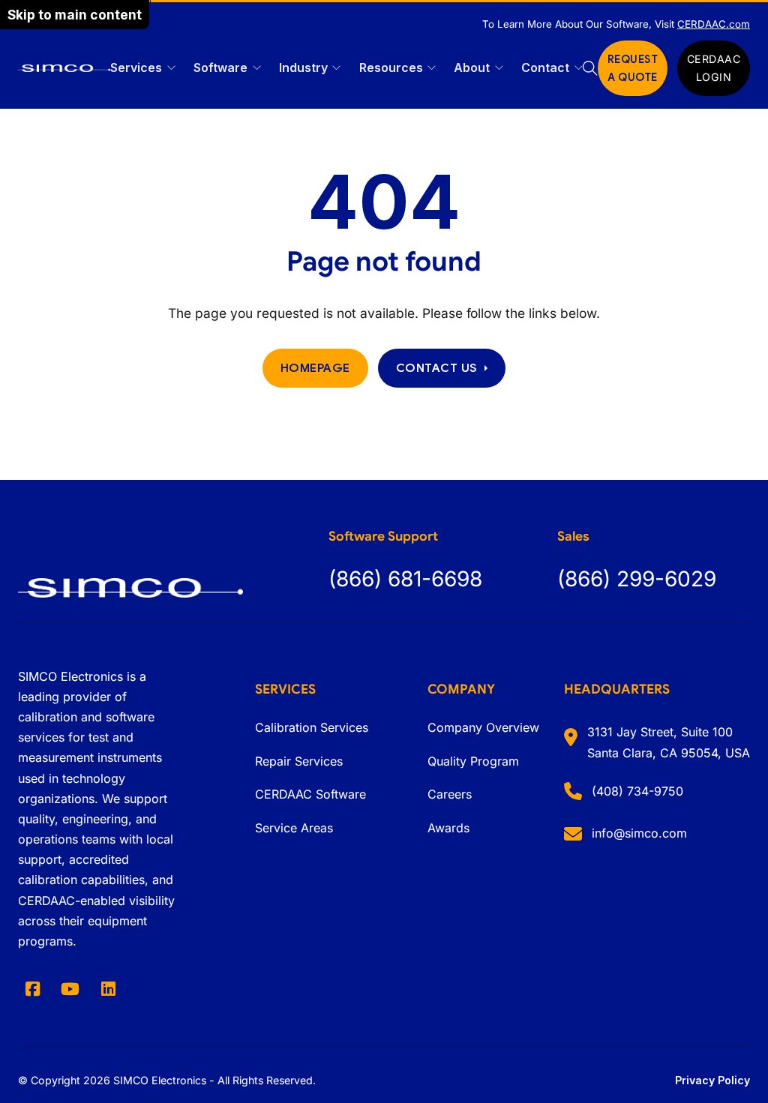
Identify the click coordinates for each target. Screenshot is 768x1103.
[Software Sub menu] (257, 68)
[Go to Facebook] (32, 989)
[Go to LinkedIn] (108, 989)
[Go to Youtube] (70, 989)
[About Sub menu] (499, 68)
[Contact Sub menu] (578, 68)
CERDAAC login (714, 67)
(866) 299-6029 (636, 579)
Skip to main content (75, 14)
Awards (449, 827)
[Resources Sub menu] (432, 68)
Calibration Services (311, 727)
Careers (450, 794)
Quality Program (473, 761)
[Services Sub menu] (171, 68)
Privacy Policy (712, 1080)
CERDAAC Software (310, 794)
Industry (303, 67)
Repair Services (299, 761)
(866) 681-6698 (405, 579)
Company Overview (483, 727)
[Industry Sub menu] (336, 68)
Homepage (315, 368)
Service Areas (294, 827)
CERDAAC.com (713, 24)
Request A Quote (633, 68)
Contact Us (436, 368)
